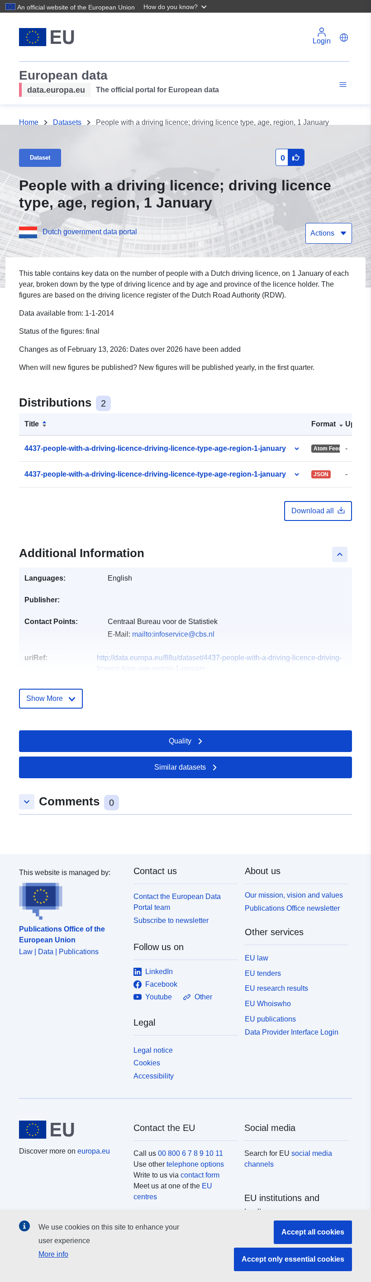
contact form (200, 1175)
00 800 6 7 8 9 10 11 (190, 1153)
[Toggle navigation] (341, 85)
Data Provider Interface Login (291, 1032)
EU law (256, 958)
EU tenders (263, 973)
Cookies (146, 1063)
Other (203, 997)
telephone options (195, 1164)
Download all (312, 511)
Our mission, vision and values (294, 895)
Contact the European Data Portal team (177, 902)
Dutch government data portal (90, 232)
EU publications (270, 1019)
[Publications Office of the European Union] (71, 899)
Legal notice (153, 1050)
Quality (180, 741)
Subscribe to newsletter (171, 920)
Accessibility (153, 1076)
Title (31, 424)
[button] (176, 6)
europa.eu (93, 1151)
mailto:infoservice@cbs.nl (173, 634)
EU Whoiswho (268, 1004)
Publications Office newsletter (292, 908)
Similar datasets (180, 767)
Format (323, 424)
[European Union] (71, 1130)
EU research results (276, 988)
